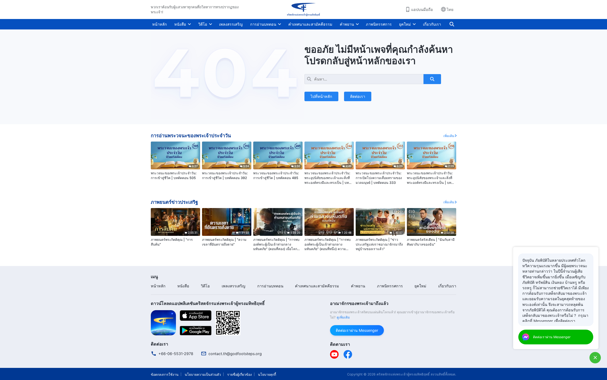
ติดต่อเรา (357, 96)
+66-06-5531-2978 (175, 353)
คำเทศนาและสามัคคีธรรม (310, 24)
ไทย (450, 9)
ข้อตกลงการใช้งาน (165, 374)
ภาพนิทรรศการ (379, 24)
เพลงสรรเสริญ (231, 24)
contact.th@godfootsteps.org (235, 353)
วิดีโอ (202, 24)
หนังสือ (180, 24)
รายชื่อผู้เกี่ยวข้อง (239, 374)
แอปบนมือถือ (422, 9)
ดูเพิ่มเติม (343, 317)
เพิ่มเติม (448, 136)
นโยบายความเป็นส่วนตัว (203, 374)
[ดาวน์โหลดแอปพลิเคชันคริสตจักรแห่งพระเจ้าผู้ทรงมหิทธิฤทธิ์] (163, 322)
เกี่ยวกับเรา (432, 24)
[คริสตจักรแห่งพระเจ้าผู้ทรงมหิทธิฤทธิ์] (303, 9)
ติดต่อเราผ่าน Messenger (357, 330)
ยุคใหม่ (405, 24)
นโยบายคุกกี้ (267, 374)
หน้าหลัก (159, 24)
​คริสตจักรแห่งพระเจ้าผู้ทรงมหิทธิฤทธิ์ (403, 374)
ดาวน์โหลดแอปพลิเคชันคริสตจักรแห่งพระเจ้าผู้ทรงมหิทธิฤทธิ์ (208, 303)
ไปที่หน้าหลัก (321, 96)
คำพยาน (347, 24)
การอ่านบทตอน (263, 24)
